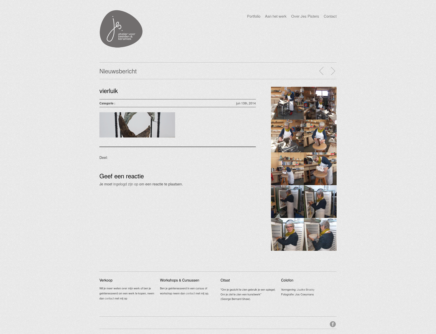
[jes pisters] (121, 46)
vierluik (108, 90)
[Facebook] (333, 323)
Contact (330, 16)
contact (109, 298)
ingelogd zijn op (125, 183)
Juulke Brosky (306, 289)
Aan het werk (276, 16)
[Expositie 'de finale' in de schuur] (321, 71)
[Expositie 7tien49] (333, 71)
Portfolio (253, 16)
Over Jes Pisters (305, 16)
